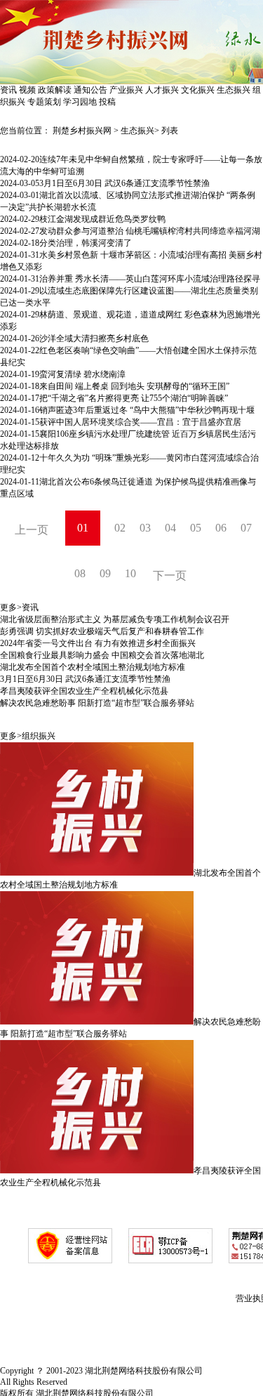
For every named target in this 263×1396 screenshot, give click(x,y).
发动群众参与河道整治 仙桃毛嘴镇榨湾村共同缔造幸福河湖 (149, 231)
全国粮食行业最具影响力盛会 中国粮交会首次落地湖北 (102, 655)
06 (221, 528)
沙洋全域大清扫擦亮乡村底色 (94, 338)
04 (170, 528)
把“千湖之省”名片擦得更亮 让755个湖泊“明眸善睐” (133, 398)
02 (120, 528)
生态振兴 (233, 90)
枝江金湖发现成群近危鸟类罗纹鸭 (102, 219)
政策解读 (55, 90)
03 (145, 528)
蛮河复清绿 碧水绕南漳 (82, 374)
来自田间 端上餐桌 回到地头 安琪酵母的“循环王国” (134, 386)
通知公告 (90, 90)
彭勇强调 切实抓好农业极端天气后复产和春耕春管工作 (102, 631)
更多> (11, 607)
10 (130, 573)
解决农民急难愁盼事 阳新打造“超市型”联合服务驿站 (97, 703)
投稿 (107, 102)
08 (80, 573)
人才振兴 (162, 90)
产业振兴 (126, 90)
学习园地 (80, 102)
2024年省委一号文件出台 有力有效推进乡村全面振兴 (98, 643)
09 (105, 573)
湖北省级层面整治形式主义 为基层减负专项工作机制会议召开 (114, 619)
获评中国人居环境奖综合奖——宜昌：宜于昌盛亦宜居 (140, 422)
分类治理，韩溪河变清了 (85, 243)
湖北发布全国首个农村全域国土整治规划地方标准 (92, 667)
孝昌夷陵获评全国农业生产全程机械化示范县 (84, 691)
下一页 (170, 575)
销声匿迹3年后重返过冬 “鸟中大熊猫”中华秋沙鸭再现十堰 (147, 410)
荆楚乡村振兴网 (82, 131)
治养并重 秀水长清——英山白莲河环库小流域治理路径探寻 (149, 279)
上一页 (31, 530)
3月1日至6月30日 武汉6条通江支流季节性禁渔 (124, 183)
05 (195, 528)
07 (246, 528)
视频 (27, 90)
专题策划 (44, 102)
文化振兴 (198, 90)
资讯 (8, 90)
